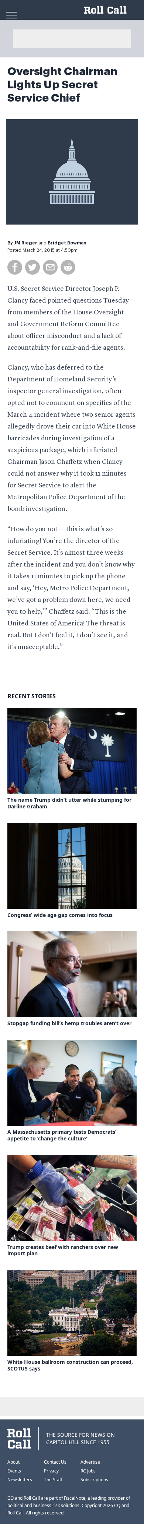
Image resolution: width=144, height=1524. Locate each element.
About (13, 1462)
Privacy (51, 1471)
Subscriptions (94, 1480)
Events (14, 1471)
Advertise (90, 1462)
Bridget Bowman (67, 243)
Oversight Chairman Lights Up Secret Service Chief (62, 84)
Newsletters (19, 1480)
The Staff (53, 1480)
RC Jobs (88, 1471)
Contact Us (55, 1462)
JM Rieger (25, 243)
